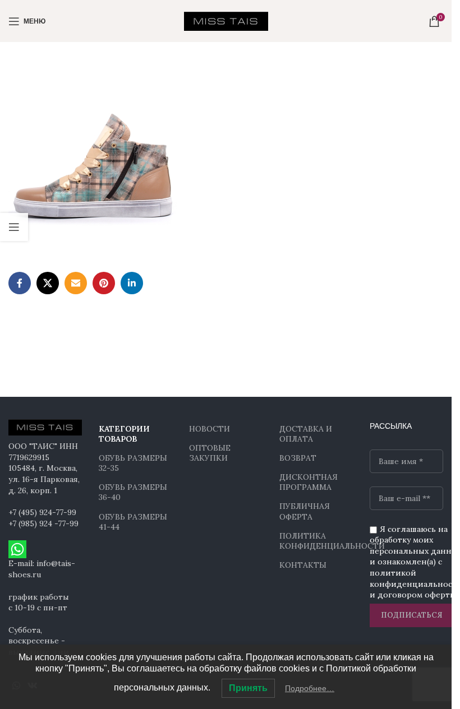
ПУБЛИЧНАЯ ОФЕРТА (304, 511)
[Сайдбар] (14, 227)
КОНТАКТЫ (302, 565)
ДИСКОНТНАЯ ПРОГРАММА (308, 482)
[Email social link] (76, 283)
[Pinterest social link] (104, 283)
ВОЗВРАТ (297, 458)
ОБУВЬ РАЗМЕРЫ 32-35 (133, 463)
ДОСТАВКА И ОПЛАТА (305, 434)
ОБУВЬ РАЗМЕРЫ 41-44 (133, 522)
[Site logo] (226, 20)
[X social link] (47, 283)
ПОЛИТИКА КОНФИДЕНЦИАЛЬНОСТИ (316, 541)
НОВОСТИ (209, 429)
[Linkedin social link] (132, 283)
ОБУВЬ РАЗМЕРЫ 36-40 (133, 492)
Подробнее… (309, 688)
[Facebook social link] (19, 283)
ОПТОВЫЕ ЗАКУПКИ (210, 453)
